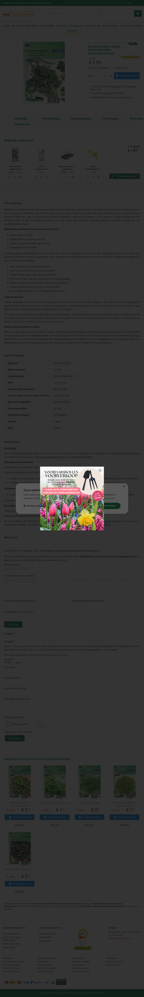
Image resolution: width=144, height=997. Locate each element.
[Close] (100, 470)
